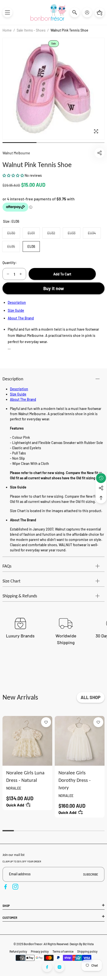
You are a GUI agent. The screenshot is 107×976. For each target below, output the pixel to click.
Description (17, 302)
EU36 (31, 246)
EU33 (74, 234)
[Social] (101, 488)
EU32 (53, 234)
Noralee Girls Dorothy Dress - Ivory (74, 780)
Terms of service (63, 951)
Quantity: (9, 263)
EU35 (13, 248)
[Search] (74, 12)
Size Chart (11, 581)
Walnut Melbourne (16, 153)
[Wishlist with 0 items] (46, 722)
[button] (7, 12)
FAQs (6, 566)
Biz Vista (88, 944)
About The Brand (21, 318)
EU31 (34, 234)
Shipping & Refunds (19, 596)
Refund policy (18, 951)
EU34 (94, 234)
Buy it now (53, 288)
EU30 (13, 234)
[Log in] (87, 12)
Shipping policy (87, 951)
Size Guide (16, 310)
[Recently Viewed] (101, 478)
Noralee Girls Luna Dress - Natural (25, 776)
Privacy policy (40, 951)
